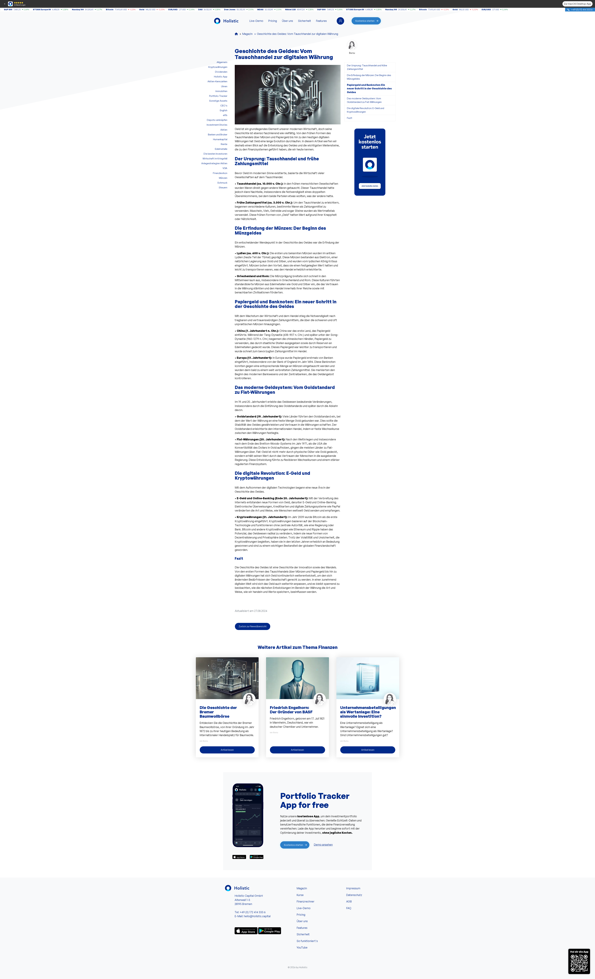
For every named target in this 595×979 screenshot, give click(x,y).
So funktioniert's (307, 941)
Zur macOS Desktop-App (577, 3)
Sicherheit (304, 20)
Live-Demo (256, 20)
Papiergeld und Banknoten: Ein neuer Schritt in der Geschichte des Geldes (369, 88)
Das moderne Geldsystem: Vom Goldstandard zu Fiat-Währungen (364, 100)
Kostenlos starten (365, 20)
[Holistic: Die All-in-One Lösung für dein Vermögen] (236, 33)
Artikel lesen (227, 749)
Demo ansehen (323, 844)
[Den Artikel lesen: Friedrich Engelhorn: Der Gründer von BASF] (297, 677)
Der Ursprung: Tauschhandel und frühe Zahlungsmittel (367, 67)
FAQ (348, 908)
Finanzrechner (305, 901)
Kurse (300, 895)
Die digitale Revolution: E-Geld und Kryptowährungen (365, 110)
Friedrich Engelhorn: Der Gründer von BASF (291, 709)
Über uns (287, 20)
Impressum (353, 888)
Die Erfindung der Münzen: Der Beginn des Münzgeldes (369, 77)
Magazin (302, 888)
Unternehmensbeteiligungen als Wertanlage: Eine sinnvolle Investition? (368, 712)
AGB (349, 901)
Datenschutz (354, 895)
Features (321, 20)
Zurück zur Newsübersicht (253, 626)
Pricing (272, 20)
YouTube (302, 947)
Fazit (349, 117)
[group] (369, 162)
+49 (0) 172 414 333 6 (582, 9)
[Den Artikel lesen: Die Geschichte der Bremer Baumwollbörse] (227, 677)
